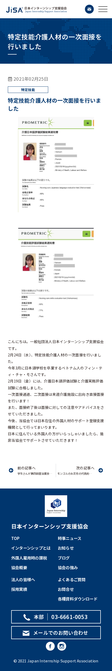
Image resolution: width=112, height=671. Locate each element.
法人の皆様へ (23, 579)
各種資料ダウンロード (77, 599)
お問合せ (66, 589)
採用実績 (19, 589)
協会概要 (19, 567)
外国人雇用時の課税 (29, 558)
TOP (15, 538)
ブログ (64, 558)
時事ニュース (69, 538)
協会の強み (68, 567)
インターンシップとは (31, 548)
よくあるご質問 (72, 579)
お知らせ (66, 548)
